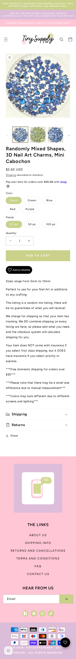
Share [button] (14, 435)
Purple (30, 209)
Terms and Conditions (38, 558)
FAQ (38, 566)
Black (14, 200)
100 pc (51, 224)
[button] (6, 39)
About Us (38, 535)
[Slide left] (7, 135)
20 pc (14, 224)
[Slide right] (69, 135)
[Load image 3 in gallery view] (55, 134)
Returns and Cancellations (38, 550)
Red (12, 209)
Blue (49, 200)
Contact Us (38, 574)
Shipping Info (38, 543)
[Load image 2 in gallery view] (38, 134)
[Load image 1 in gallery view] (20, 134)
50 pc (32, 224)
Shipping (11, 175)
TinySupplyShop (39, 647)
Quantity (11, 233)
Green (32, 200)
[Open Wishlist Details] (65, 642)
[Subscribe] (66, 599)
